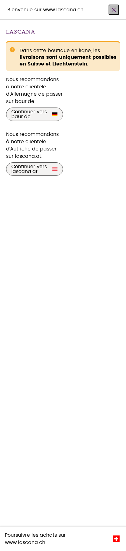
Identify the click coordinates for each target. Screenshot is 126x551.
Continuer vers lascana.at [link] (29, 169)
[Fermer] (114, 10)
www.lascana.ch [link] (25, 542)
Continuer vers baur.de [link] (29, 114)
